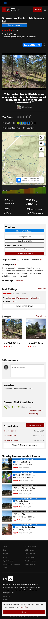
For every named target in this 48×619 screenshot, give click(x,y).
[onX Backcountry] (9, 3)
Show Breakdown (24, 305)
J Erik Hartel (27, 107)
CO (10, 34)
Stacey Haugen (10, 431)
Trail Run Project (30, 557)
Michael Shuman (11, 440)
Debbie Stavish (10, 435)
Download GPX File (25, 241)
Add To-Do (21, 128)
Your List (30, 128)
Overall (13, 301)
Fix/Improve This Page (25, 253)
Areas (4, 34)
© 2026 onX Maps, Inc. (17, 616)
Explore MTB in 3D (32, 45)
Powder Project (30, 561)
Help (4, 550)
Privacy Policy (23, 607)
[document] (24, 609)
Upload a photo (25, 249)
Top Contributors (8, 561)
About (5, 546)
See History (33, 413)
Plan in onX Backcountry (24, 231)
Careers (5, 600)
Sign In (38, 9)
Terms (29, 616)
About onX (6, 596)
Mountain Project (31, 546)
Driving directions (25, 237)
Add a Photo (41, 316)
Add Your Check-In (35, 425)
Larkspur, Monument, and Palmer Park (20, 37)
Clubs (5, 557)
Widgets (5, 554)
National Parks (30, 564)
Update (36, 411)
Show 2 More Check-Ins (24, 445)
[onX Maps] (8, 581)
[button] (4, 71)
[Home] (12, 9)
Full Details (41, 289)
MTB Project (29, 550)
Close (24, 612)
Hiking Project (30, 554)
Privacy (35, 616)
